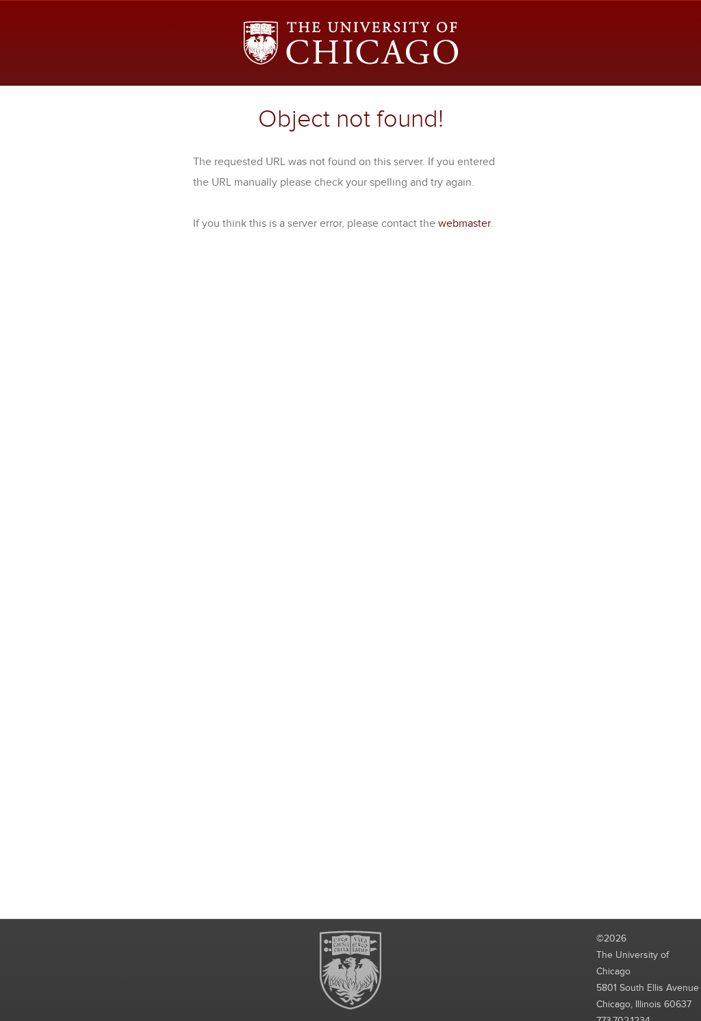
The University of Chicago (350, 970)
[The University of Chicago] (351, 42)
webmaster (464, 223)
